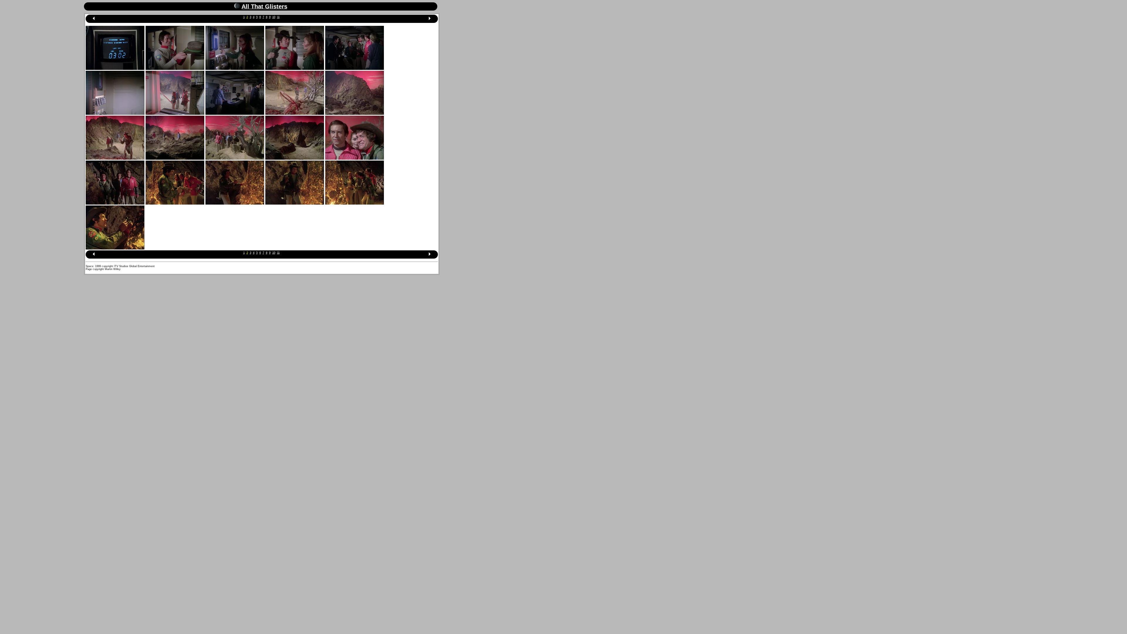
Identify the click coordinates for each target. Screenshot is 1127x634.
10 (273, 17)
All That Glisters (264, 6)
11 (278, 17)
